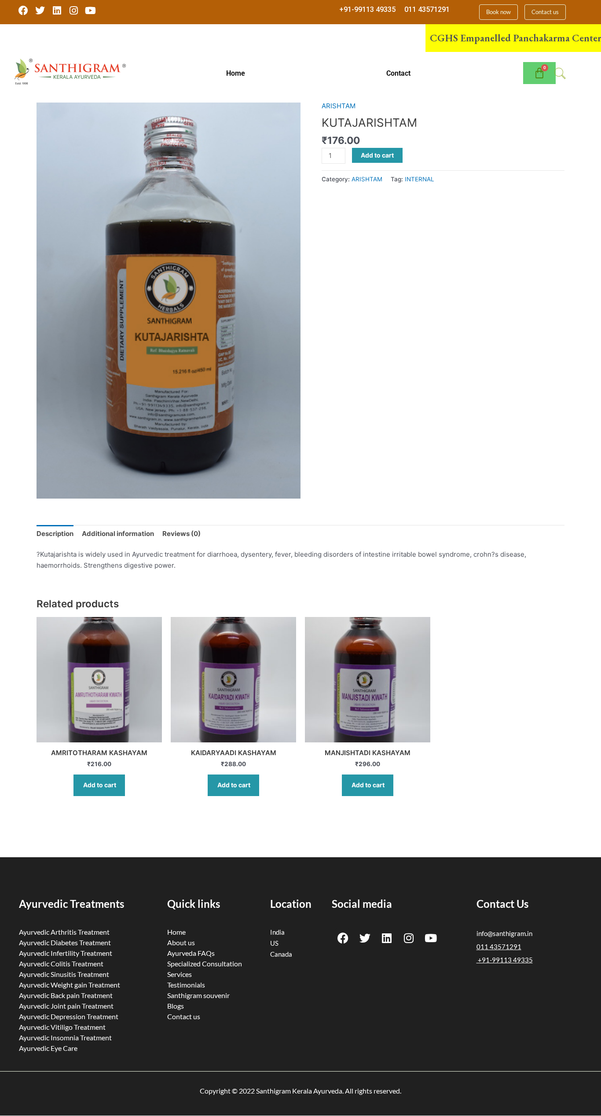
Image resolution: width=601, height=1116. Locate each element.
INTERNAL (419, 179)
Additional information (118, 533)
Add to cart (377, 155)
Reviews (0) (181, 533)
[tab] (55, 534)
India (277, 932)
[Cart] (539, 73)
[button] (238, 73)
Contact (398, 73)
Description (55, 533)
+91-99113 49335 (367, 9)
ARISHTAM (338, 106)
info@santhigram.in (504, 933)
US (274, 943)
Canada (281, 954)
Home (235, 73)
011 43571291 (427, 9)
